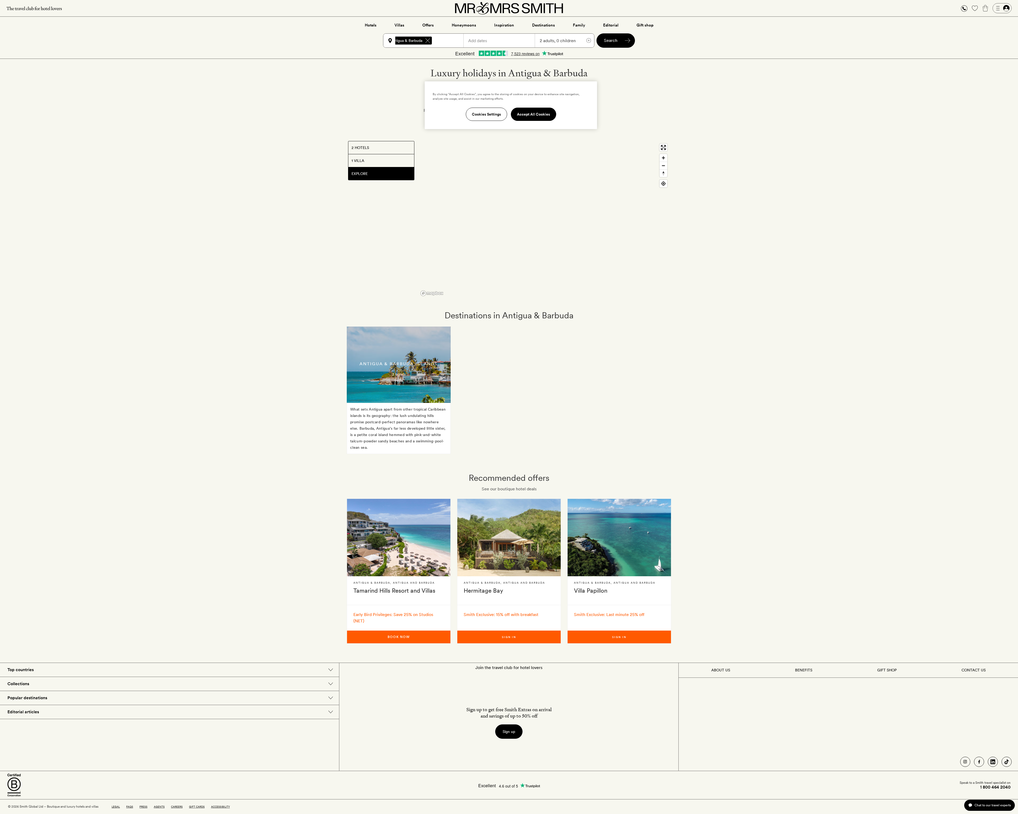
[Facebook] (979, 762)
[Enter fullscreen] (663, 147)
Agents (159, 806)
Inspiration (504, 25)
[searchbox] (450, 41)
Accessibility (220, 806)
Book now (399, 637)
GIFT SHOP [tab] (887, 670)
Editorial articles (23, 711)
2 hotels (398, 374)
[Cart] (985, 8)
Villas (399, 25)
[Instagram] (965, 762)
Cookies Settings (486, 114)
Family (579, 25)
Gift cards (197, 806)
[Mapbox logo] (432, 293)
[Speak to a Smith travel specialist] (964, 8)
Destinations (543, 25)
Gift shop (645, 25)
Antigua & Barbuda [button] (406, 40)
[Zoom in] (663, 158)
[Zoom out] (663, 165)
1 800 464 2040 (995, 787)
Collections (18, 683)
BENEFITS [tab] (803, 670)
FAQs (129, 806)
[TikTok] (1007, 762)
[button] (964, 8)
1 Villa (358, 161)
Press (143, 806)
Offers (428, 25)
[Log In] (1002, 8)
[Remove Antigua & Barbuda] (427, 40)
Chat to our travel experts (993, 805)
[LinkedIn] (993, 762)
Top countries (20, 669)
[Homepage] (509, 8)
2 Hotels (360, 148)
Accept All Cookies (533, 114)
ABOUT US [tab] (720, 670)
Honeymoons (464, 25)
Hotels (370, 25)
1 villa (398, 381)
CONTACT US (974, 670)
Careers (177, 806)
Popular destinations (27, 697)
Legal (116, 806)
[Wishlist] (975, 8)
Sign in (509, 637)
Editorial (610, 25)
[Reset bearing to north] (663, 173)
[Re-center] (663, 183)
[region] (544, 219)
